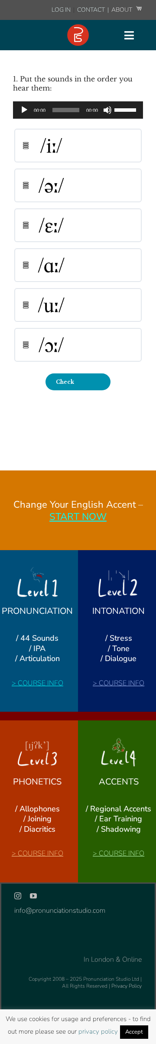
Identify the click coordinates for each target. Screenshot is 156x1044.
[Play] (24, 110)
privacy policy (98, 1031)
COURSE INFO (40, 683)
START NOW (78, 516)
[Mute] (107, 110)
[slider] (126, 109)
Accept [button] (134, 1032)
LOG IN (61, 10)
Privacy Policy (126, 985)
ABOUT (122, 10)
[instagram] (17, 895)
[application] (78, 110)
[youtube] (33, 895)
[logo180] (78, 27)
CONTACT (91, 10)
